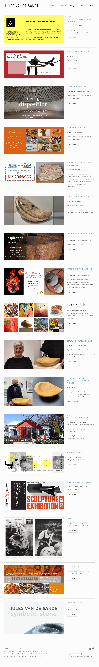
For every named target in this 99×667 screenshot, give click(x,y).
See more (72, 38)
